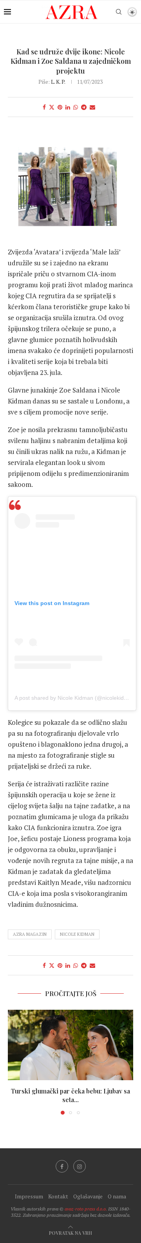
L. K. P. (58, 81)
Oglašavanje (88, 1196)
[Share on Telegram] (84, 107)
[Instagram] (79, 1166)
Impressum (29, 1196)
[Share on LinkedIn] (67, 107)
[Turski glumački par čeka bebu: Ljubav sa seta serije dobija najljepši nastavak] (70, 1045)
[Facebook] (62, 1166)
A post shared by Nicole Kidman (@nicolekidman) (75, 698)
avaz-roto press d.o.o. (86, 1209)
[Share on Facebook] (44, 107)
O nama (117, 1196)
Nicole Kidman (77, 934)
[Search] (119, 11)
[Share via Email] (92, 107)
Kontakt (58, 1196)
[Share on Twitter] (51, 107)
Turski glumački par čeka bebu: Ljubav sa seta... (70, 1095)
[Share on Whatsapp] (75, 107)
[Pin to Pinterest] (60, 107)
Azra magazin (30, 934)
